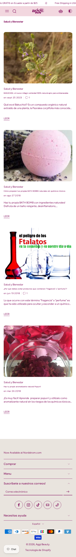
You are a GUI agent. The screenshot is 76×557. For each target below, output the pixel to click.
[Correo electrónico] (48, 505)
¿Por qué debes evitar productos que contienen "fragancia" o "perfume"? (35, 289)
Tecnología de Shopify (38, 550)
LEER (7, 118)
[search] (14, 11)
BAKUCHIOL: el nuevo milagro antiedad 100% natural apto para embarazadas (36, 93)
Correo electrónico (16, 491)
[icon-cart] (61, 11)
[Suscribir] (67, 491)
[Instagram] (28, 505)
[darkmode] (69, 11)
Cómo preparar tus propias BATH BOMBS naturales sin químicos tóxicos (34, 191)
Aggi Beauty (42, 544)
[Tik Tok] (38, 505)
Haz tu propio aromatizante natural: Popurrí (22, 387)
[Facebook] (19, 505)
